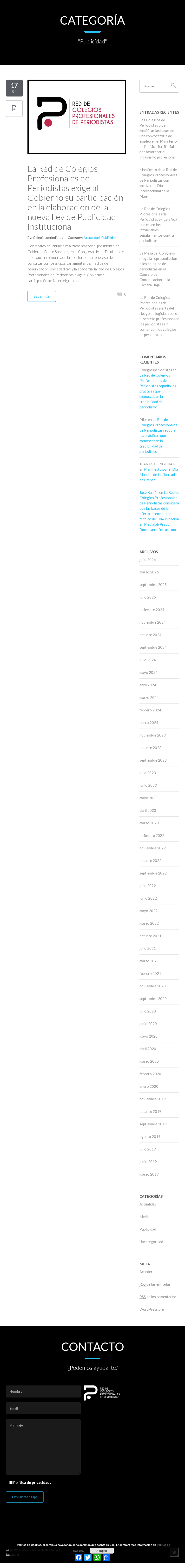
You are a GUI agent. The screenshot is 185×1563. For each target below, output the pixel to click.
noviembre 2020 (152, 986)
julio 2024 (147, 660)
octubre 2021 (150, 936)
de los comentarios (158, 1296)
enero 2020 (148, 1086)
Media (144, 1216)
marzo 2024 (149, 697)
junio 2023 (148, 785)
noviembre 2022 (152, 848)
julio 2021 (147, 948)
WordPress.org (151, 1309)
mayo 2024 (148, 672)
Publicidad (109, 237)
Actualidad (92, 237)
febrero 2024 (150, 710)
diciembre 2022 (151, 835)
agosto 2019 (149, 1136)
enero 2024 (148, 722)
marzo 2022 (149, 923)
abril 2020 (147, 1049)
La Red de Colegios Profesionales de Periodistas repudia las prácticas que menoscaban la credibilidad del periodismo (157, 391)
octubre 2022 (150, 860)
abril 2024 (147, 685)
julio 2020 (147, 1011)
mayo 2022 (148, 911)
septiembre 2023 (153, 760)
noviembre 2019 (152, 1099)
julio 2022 (147, 885)
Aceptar (101, 1551)
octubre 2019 (150, 1111)
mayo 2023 (148, 798)
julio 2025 (147, 597)
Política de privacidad (31, 1482)
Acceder (145, 1271)
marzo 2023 (149, 823)
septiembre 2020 (153, 998)
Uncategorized (151, 1241)
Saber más (42, 296)
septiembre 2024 (153, 647)
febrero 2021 (150, 973)
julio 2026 (147, 559)
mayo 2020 (148, 1036)
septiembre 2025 (153, 584)
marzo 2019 (149, 1174)
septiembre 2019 (153, 1124)
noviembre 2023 (152, 735)
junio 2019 (148, 1161)
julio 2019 (147, 1149)
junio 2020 (148, 1023)
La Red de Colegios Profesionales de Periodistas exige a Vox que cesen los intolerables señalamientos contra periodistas (158, 225)
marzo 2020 (149, 1061)
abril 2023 (147, 810)
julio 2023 (147, 773)
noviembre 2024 (152, 622)
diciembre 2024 (151, 609)
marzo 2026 (149, 572)
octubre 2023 (150, 747)
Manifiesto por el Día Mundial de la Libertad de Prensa (158, 474)
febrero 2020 (150, 1074)
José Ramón (149, 492)
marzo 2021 (149, 961)
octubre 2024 (150, 635)
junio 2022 (148, 898)
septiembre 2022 (153, 873)
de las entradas (155, 1284)
